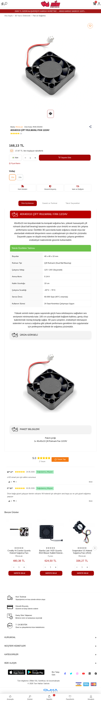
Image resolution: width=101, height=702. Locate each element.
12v (12, 177)
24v (20, 177)
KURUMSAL (10, 637)
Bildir (91, 482)
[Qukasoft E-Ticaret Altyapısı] (50, 690)
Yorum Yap (61, 459)
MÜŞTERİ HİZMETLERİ (15, 646)
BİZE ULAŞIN (10, 663)
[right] (95, 548)
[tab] (27, 203)
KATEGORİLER (11, 654)
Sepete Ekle (66, 158)
